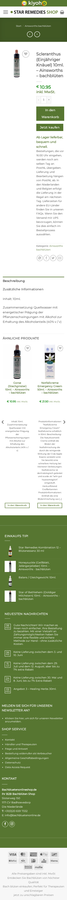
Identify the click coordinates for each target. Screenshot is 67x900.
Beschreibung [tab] (14, 281)
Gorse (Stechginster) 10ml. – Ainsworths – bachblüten (17, 387)
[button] (5, 12)
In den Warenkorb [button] (17, 505)
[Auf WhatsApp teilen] (40, 258)
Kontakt (10, 739)
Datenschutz (13, 762)
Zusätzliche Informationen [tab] (23, 289)
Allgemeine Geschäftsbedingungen (27, 758)
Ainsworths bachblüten (38, 26)
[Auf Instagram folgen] (12, 824)
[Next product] (30, 34)
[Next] (64, 429)
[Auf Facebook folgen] (5, 824)
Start (18, 26)
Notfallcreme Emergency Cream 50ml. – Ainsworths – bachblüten (49, 387)
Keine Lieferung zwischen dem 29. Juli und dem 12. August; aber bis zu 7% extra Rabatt (36, 666)
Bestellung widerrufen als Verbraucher (28, 753)
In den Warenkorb (50, 113)
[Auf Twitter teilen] (53, 258)
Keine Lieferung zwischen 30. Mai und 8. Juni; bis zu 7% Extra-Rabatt (37, 679)
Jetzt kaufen (50, 127)
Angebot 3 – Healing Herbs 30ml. (35, 689)
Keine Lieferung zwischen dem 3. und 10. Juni (37, 653)
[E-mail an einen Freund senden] (60, 258)
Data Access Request (17, 767)
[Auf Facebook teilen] (46, 258)
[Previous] (3, 429)
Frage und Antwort (16, 748)
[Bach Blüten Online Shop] (34, 12)
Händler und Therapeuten (21, 744)
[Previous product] (37, 34)
